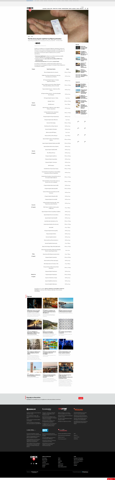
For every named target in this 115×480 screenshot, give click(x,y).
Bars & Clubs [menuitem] (49, 8)
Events (43, 466)
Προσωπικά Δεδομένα (78, 461)
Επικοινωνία (76, 462)
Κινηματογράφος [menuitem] (65, 8)
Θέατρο (43, 465)
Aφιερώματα (60, 463)
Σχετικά (29, 296)
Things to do (44, 461)
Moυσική (44, 462)
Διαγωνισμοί (60, 465)
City (55, 0)
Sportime (45, 0)
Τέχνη (59, 459)
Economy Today (50, 0)
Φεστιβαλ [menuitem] (74, 8)
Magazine (66, 0)
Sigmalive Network (30, 0)
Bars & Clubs (44, 459)
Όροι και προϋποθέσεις (78, 459)
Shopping (60, 461)
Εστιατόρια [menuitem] (45, 8)
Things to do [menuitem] (55, 8)
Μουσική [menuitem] (59, 8)
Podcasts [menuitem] (81, 8)
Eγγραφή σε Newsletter (78, 458)
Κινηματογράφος (45, 463)
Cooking (70, 0)
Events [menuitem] (77, 8)
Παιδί (59, 458)
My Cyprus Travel (76, 0)
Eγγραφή (80, 398)
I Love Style (58, 0)
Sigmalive (37, 0)
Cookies (75, 465)
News (29, 36)
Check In (62, 0)
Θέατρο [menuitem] (70, 8)
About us (75, 463)
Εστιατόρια (44, 458)
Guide (32, 36)
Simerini (41, 0)
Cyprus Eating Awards (62, 466)
